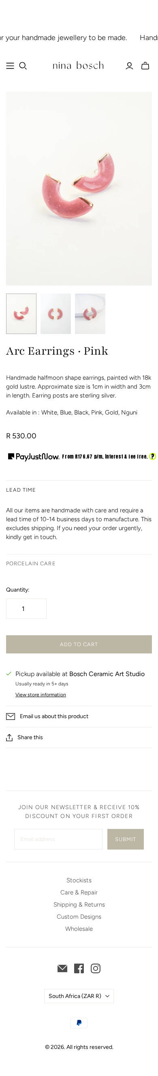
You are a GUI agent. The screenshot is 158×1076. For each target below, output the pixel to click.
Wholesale (79, 928)
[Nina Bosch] (79, 64)
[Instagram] (95, 968)
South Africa (75, 996)
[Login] (129, 65)
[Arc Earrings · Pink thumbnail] (21, 314)
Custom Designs (79, 916)
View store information (40, 695)
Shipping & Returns (79, 904)
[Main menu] (10, 66)
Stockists (79, 880)
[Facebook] (79, 968)
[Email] (62, 968)
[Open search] (23, 66)
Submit (125, 839)
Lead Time (21, 490)
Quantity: (18, 589)
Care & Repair (79, 892)
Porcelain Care (31, 563)
